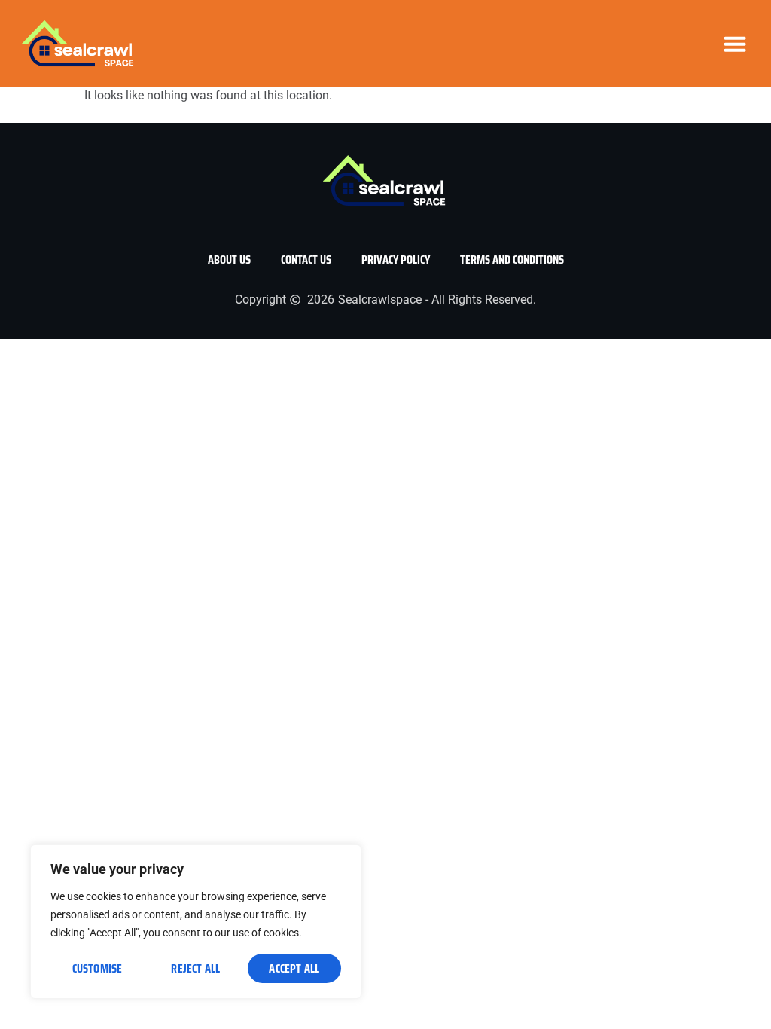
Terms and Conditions (512, 259)
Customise (97, 968)
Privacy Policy (395, 259)
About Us (229, 259)
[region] (195, 921)
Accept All (294, 968)
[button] (735, 44)
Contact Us (306, 259)
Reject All (195, 968)
